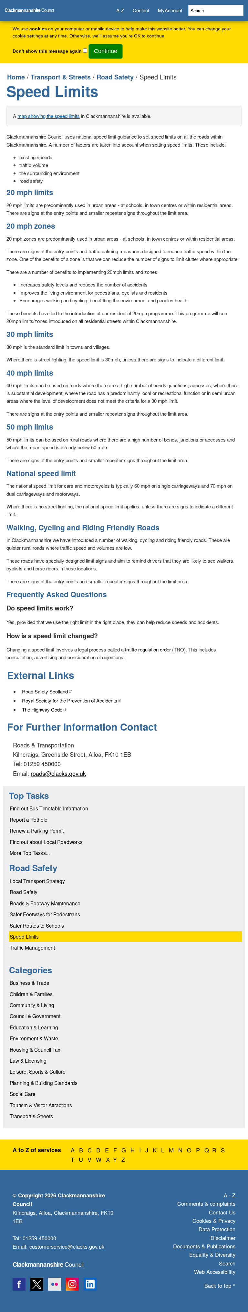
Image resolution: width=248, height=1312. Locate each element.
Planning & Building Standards (44, 1082)
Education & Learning (34, 1027)
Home (16, 76)
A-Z (120, 10)
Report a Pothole (28, 819)
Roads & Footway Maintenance (45, 903)
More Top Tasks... (30, 852)
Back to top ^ (219, 1285)
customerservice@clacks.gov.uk (66, 1246)
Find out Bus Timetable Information (49, 808)
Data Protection (217, 1229)
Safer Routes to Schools (37, 925)
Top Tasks (29, 795)
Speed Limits (24, 936)
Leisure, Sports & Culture (38, 1071)
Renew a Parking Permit (37, 830)
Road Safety (115, 76)
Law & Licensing (28, 1060)
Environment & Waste (34, 1038)
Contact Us (222, 1212)
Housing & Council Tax (35, 1049)
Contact (141, 10)
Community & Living (32, 1004)
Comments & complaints (206, 1203)
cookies (38, 28)
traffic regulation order (148, 649)
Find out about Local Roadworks (46, 841)
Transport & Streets (61, 76)
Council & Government (35, 1015)
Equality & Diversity (212, 1254)
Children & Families (31, 993)
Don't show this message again (47, 51)
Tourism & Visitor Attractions (41, 1105)
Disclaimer (223, 1238)
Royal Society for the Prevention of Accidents (69, 700)
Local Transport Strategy (37, 880)
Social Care (23, 1093)
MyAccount (170, 10)
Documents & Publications (204, 1246)
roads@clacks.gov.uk (58, 773)
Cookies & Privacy (213, 1220)
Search (227, 1263)
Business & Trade (29, 982)
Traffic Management (32, 947)
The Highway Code (42, 709)
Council (48, 1264)
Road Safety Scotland (45, 691)
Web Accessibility (214, 1272)
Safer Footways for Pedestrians (45, 914)
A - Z (229, 1195)
